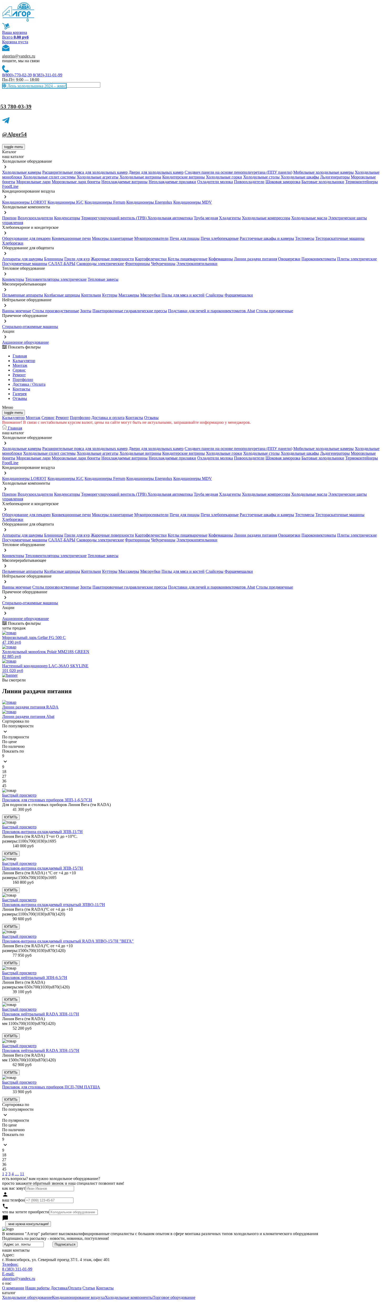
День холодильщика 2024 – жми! (36, 86)
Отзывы (20, 398)
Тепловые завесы (103, 279)
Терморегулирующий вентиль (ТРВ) (114, 218)
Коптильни (91, 295)
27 (4, 776)
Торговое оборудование (174, 1297)
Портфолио (23, 379)
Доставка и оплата (107, 417)
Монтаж (20, 365)
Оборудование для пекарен (26, 238)
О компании (13, 1288)
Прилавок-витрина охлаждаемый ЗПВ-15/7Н (42, 868)
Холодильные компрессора (266, 218)
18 (4, 771)
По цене (9, 741)
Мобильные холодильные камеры (323, 172)
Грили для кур (77, 259)
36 (4, 781)
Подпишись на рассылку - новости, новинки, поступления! (55, 1238)
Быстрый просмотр (19, 795)
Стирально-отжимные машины (30, 326)
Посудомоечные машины (24, 263)
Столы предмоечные (274, 311)
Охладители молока (215, 181)
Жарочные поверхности (112, 259)
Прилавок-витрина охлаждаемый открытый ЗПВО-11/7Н (53, 904)
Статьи (88, 1288)
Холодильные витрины (140, 177)
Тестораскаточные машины (339, 238)
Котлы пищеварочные (187, 259)
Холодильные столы (261, 177)
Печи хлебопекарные (220, 238)
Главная (20, 356)
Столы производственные (55, 311)
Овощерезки (289, 259)
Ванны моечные (16, 311)
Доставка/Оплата (66, 1288)
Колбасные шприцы (62, 295)
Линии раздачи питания (255, 259)
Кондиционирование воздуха (78, 1297)
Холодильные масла (309, 218)
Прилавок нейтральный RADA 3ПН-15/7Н (40, 1050)
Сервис (48, 417)
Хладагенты (230, 218)
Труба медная (206, 218)
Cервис (19, 370)
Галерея (20, 393)
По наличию (13, 746)
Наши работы (37, 1288)
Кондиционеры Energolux (149, 202)
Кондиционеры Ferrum (105, 202)
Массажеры (128, 295)
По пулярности (15, 737)
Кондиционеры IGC (66, 202)
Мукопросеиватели (151, 238)
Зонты (85, 311)
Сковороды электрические (100, 263)
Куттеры (109, 295)
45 (4, 786)
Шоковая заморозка (282, 181)
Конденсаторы (67, 218)
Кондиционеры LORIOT (24, 202)
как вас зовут (13, 1188)
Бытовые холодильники (322, 181)
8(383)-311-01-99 (47, 75)
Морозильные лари (33, 181)
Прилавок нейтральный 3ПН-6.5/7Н (34, 977)
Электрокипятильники (196, 263)
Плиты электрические (357, 259)
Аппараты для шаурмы (22, 259)
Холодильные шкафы (300, 177)
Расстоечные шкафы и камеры (267, 238)
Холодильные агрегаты (97, 177)
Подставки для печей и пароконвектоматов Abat (211, 311)
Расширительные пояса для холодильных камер (85, 172)
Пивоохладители (249, 181)
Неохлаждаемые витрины (124, 181)
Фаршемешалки (239, 295)
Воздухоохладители (35, 218)
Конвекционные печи (71, 238)
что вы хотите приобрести (25, 1212)
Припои (9, 218)
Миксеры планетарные (112, 238)
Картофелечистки (151, 259)
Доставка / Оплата (29, 384)
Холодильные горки (224, 177)
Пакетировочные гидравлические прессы (129, 311)
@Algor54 (14, 134)
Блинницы (53, 259)
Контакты (21, 389)
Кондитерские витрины (183, 177)
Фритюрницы (137, 263)
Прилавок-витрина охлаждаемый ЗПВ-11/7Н (42, 831)
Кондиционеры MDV (192, 202)
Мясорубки (150, 295)
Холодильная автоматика (170, 218)
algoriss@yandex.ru (18, 56)
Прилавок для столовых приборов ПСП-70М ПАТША (51, 1087)
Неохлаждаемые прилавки (172, 181)
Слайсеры (214, 295)
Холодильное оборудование (27, 1297)
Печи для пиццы (185, 238)
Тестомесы (304, 238)
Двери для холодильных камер (156, 172)
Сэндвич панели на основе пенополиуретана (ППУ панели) (238, 172)
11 (22, 1174)
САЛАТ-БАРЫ (61, 263)
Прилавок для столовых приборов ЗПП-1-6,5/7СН (47, 800)
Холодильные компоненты (129, 1297)
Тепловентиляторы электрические (56, 279)
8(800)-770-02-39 (17, 75)
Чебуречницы (163, 263)
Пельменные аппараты (22, 295)
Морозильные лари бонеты (76, 181)
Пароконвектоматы (318, 259)
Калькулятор (24, 360)
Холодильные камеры (21, 172)
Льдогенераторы (335, 177)
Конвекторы (13, 279)
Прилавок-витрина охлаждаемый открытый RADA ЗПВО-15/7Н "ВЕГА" (68, 941)
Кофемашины (220, 259)
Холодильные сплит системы (49, 177)
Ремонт (19, 375)
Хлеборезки (12, 243)
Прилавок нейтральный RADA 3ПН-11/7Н (40, 1014)
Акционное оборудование (25, 342)
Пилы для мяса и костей (183, 295)
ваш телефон (13, 1200)
